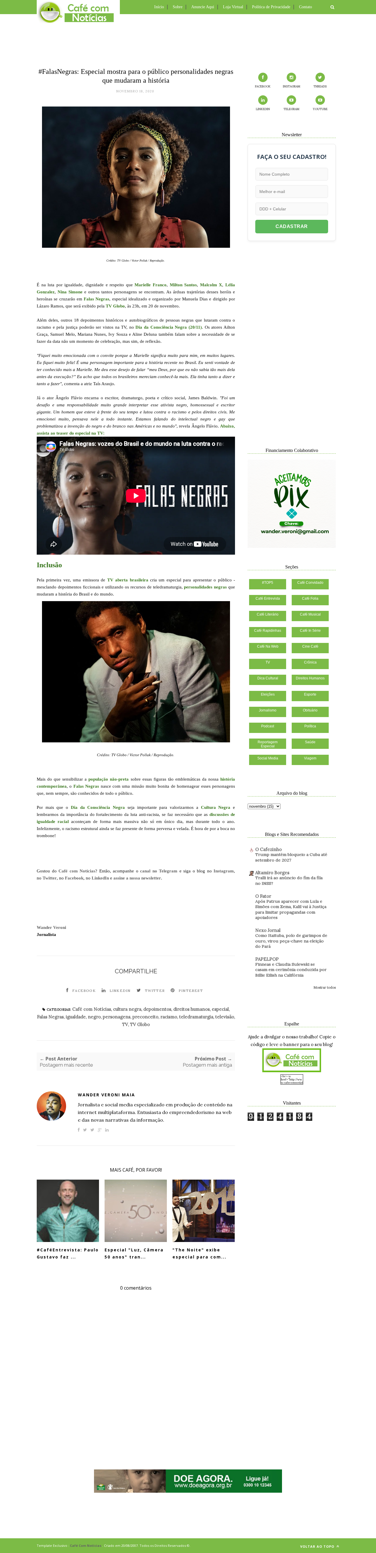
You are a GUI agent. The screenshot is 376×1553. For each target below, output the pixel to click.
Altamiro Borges (272, 872)
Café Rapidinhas (267, 630)
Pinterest (191, 990)
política (310, 726)
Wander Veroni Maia (106, 1095)
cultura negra (127, 1009)
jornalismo (267, 710)
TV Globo (140, 1024)
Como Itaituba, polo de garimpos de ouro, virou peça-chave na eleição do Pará (291, 941)
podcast (267, 726)
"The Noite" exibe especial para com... (199, 1253)
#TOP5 (267, 583)
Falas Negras (50, 1017)
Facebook (74, 878)
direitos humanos (191, 1009)
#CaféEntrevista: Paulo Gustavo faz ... (68, 1253)
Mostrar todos (324, 987)
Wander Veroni (51, 927)
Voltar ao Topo (317, 1546)
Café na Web (267, 646)
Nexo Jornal (268, 930)
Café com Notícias (76, 871)
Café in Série (310, 630)
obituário (310, 710)
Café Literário (267, 614)
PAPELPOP (267, 959)
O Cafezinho (268, 849)
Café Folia (310, 598)
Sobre (177, 7)
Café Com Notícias (85, 1545)
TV (125, 1024)
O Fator (263, 896)
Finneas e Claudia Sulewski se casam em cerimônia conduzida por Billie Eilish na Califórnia (291, 970)
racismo (168, 1017)
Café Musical (310, 614)
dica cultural (267, 678)
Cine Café (310, 646)
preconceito (145, 1017)
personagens (116, 1017)
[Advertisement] (188, 39)
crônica (310, 662)
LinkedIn (100, 878)
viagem (310, 758)
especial (220, 1009)
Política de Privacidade (271, 7)
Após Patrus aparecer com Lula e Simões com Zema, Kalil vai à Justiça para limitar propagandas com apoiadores (290, 909)
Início (159, 7)
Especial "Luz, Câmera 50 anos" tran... (134, 1253)
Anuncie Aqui (202, 7)
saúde (310, 742)
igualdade (76, 1017)
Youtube (320, 109)
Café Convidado (310, 583)
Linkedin (120, 990)
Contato (305, 7)
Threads (320, 86)
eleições (268, 694)
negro (94, 1017)
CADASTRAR (292, 226)
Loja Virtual (233, 7)
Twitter (50, 878)
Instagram (224, 871)
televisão (224, 1017)
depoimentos (157, 1009)
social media (267, 758)
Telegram (291, 109)
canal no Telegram (158, 871)
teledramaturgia (196, 1017)
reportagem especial (268, 744)
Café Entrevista (268, 598)
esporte (310, 694)
